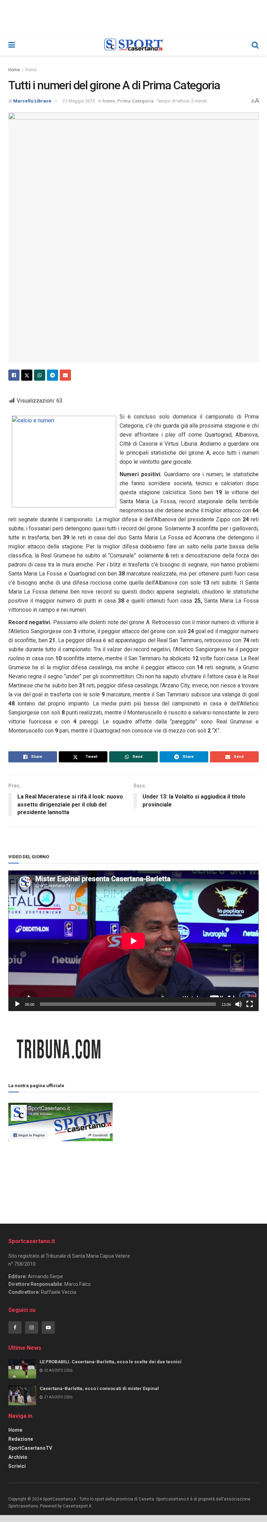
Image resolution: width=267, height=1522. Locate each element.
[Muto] (238, 1004)
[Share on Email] (65, 375)
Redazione (20, 1439)
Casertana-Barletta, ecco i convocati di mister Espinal (99, 1388)
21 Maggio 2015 (79, 101)
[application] (133, 940)
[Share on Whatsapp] (39, 375)
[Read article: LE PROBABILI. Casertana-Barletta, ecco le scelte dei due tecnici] (22, 1369)
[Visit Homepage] (133, 45)
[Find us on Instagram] (31, 1327)
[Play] (17, 1004)
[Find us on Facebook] (15, 1327)
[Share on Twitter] (26, 375)
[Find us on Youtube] (48, 1327)
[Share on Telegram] (52, 375)
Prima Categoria (135, 101)
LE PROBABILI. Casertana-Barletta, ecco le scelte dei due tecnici (110, 1361)
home (31, 69)
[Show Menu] (11, 45)
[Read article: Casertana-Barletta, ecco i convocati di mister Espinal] (22, 1395)
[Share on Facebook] (13, 375)
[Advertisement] (186, 1149)
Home (14, 69)
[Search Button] (255, 45)
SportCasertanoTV (30, 1448)
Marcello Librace (32, 101)
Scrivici (17, 1466)
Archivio (17, 1457)
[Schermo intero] (249, 1004)
